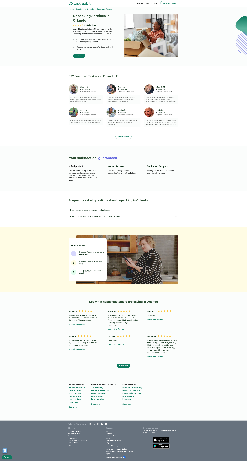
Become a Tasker (169, 3)
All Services (72, 438)
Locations (80, 9)
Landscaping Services (132, 393)
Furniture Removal (77, 387)
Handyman (74, 402)
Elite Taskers (73, 443)
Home (71, 9)
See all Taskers (123, 137)
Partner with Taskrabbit (114, 436)
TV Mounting (97, 387)
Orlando (90, 9)
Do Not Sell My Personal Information (119, 451)
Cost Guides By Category (77, 440)
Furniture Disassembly (132, 387)
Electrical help (75, 396)
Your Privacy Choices (113, 457)
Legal (107, 454)
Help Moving (97, 396)
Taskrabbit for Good (113, 440)
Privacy (115, 446)
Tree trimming (75, 393)
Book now (79, 56)
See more (73, 407)
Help (8, 457)
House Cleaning (98, 393)
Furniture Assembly (100, 390)
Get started (123, 366)
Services (139, 3)
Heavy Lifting (75, 399)
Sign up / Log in (151, 3)
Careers (108, 433)
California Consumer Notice (116, 449)
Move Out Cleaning (131, 390)
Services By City (74, 433)
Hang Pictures (75, 390)
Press (107, 438)
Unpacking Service (77, 324)
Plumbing (126, 399)
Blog (107, 443)
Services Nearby (74, 436)
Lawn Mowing (97, 399)
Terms (107, 446)
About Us (108, 431)
